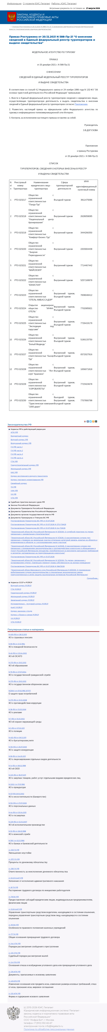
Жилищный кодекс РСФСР (23, 596)
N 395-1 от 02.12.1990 (16, 841)
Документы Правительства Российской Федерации (34, 511)
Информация (14, 3)
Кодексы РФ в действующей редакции (28, 429)
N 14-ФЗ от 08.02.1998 (17, 766)
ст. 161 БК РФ (14, 925)
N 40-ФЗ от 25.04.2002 (18, 653)
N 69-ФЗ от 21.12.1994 (17, 644)
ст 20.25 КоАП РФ (16, 878)
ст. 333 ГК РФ (14, 850)
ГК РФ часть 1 (17, 447)
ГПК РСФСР (16, 589)
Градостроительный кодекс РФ (25, 465)
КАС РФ (14, 472)
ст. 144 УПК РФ (14, 944)
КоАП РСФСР (16, 607)
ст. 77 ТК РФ (13, 934)
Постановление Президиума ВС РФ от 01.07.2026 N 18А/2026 (38, 566)
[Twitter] (90, 421)
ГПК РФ (14, 461)
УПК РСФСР (16, 622)
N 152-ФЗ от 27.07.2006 (18, 803)
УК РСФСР (15, 618)
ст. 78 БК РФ (14, 897)
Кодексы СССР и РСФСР (21, 582)
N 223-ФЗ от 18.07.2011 (17, 775)
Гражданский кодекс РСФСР (24, 593)
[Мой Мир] (96, 421)
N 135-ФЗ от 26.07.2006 (18, 747)
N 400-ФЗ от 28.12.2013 (18, 634)
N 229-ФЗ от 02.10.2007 (18, 822)
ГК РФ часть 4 (17, 458)
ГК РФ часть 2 (17, 450)
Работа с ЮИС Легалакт (64, 3)
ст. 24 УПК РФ (14, 962)
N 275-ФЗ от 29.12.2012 (17, 681)
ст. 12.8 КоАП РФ (15, 909)
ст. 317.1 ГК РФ (14, 859)
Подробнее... (92, 578)
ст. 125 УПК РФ (14, 953)
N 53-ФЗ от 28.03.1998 (17, 831)
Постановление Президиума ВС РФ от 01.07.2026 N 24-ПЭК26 (38, 528)
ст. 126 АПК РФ (14, 972)
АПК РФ (14, 432)
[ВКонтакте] (88, 421)
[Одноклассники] (93, 421)
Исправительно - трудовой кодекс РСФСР (29, 604)
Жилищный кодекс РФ (21, 469)
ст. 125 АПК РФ (14, 994)
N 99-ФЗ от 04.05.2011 (17, 756)
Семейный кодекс (19, 483)
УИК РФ (14, 491)
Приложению (81, 104)
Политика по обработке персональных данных (49, 1029)
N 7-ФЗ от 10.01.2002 (17, 719)
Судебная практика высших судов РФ (28, 502)
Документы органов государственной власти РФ (32, 514)
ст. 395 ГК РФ (14, 869)
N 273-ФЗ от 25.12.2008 (18, 700)
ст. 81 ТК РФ (13, 887)
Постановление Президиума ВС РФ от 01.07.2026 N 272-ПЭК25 (38, 524)
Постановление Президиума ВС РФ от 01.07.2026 (32, 521)
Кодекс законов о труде (21, 611)
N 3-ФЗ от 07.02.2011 (17, 728)
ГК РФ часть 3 (17, 454)
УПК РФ (14, 498)
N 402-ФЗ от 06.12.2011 (17, 738)
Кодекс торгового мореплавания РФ (27, 480)
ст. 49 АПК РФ (14, 981)
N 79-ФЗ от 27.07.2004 (17, 672)
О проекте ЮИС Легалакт (36, 3)
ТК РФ (13, 487)
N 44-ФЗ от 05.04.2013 (17, 812)
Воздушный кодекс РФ (21, 443)
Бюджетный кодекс (19, 436)
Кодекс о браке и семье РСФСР (25, 615)
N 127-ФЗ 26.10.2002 (16, 794)
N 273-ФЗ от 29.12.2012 (17, 663)
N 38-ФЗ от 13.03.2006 (17, 709)
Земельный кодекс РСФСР (22, 600)
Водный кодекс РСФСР (21, 585)
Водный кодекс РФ (19, 440)
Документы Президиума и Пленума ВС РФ (30, 518)
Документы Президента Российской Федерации (32, 508)
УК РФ (13, 494)
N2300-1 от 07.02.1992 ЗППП (20, 691)
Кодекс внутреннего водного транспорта (29, 476)
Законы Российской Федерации (25, 505)
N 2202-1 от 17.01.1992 (17, 784)
